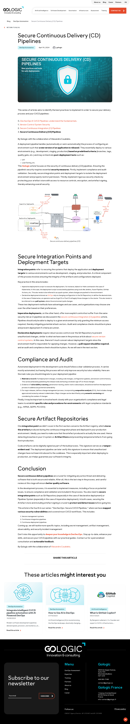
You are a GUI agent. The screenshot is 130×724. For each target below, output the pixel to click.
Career (67, 693)
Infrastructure (83, 10)
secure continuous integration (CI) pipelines (81, 317)
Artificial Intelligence (41, 10)
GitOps (50, 295)
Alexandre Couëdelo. (61, 547)
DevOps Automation (20, 21)
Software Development (58, 10)
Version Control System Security (35, 125)
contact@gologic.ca (105, 683)
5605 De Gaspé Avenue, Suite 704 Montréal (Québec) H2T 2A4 (107, 673)
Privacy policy (120, 709)
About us (68, 685)
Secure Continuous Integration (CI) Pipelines (40, 128)
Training (104, 10)
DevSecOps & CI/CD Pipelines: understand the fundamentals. (48, 121)
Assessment (95, 10)
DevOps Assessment (72, 670)
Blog (8, 21)
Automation (73, 10)
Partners (68, 682)
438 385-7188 (103, 679)
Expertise (68, 674)
